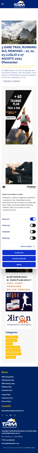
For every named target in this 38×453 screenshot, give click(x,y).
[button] (3, 4)
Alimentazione (12, 337)
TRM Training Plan (8, 377)
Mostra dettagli (26, 246)
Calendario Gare (7, 390)
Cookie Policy (6, 394)
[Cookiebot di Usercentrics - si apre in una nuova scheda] (27, 187)
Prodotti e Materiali (13, 354)
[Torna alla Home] (19, 4)
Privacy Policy (6, 401)
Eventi (9, 344)
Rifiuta (19, 264)
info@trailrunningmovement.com (13, 411)
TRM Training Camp (8, 383)
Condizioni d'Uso (7, 398)
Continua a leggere (11, 81)
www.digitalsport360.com (10, 443)
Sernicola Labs (30, 447)
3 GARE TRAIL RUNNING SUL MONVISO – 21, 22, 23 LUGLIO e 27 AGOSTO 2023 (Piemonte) (19, 54)
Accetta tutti (19, 252)
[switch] (33, 225)
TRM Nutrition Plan (8, 380)
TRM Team (10, 357)
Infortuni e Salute (12, 347)
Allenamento (11, 340)
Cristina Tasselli (17, 66)
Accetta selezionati (19, 258)
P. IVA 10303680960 (8, 440)
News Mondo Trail (24, 67)
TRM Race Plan (6, 387)
